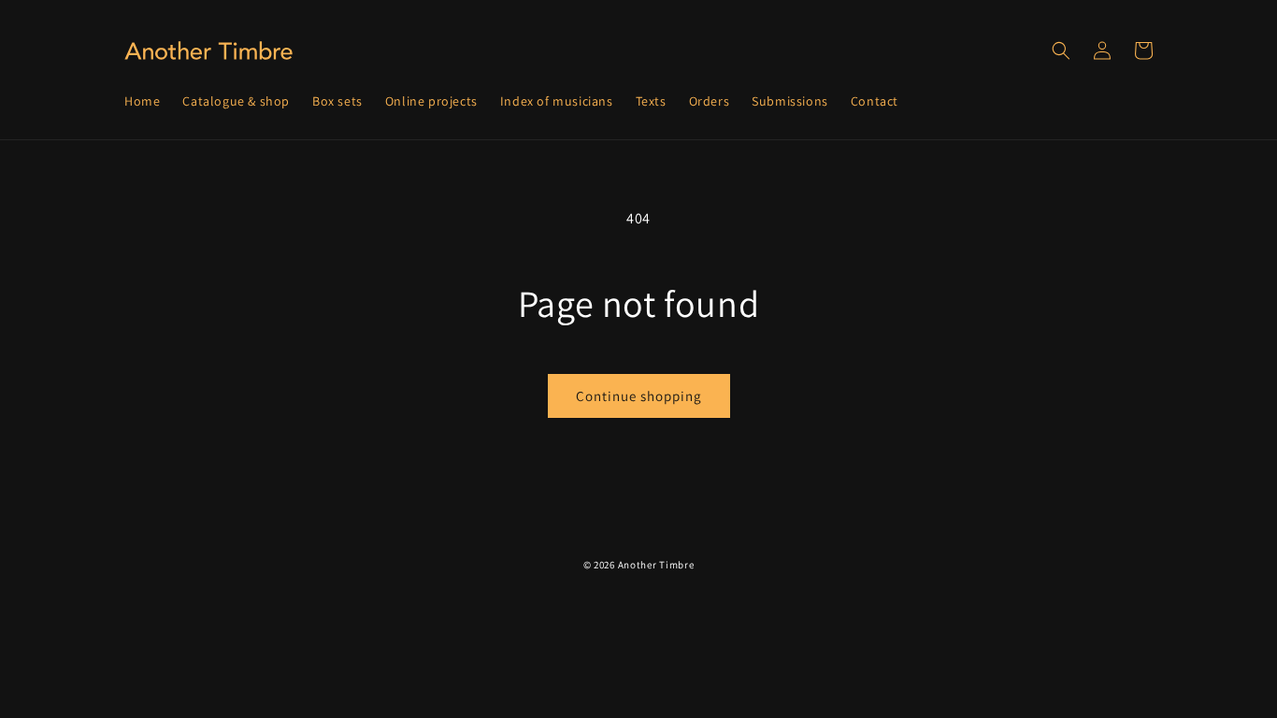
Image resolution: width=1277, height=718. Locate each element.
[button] (1061, 50)
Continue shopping (639, 396)
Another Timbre (656, 564)
